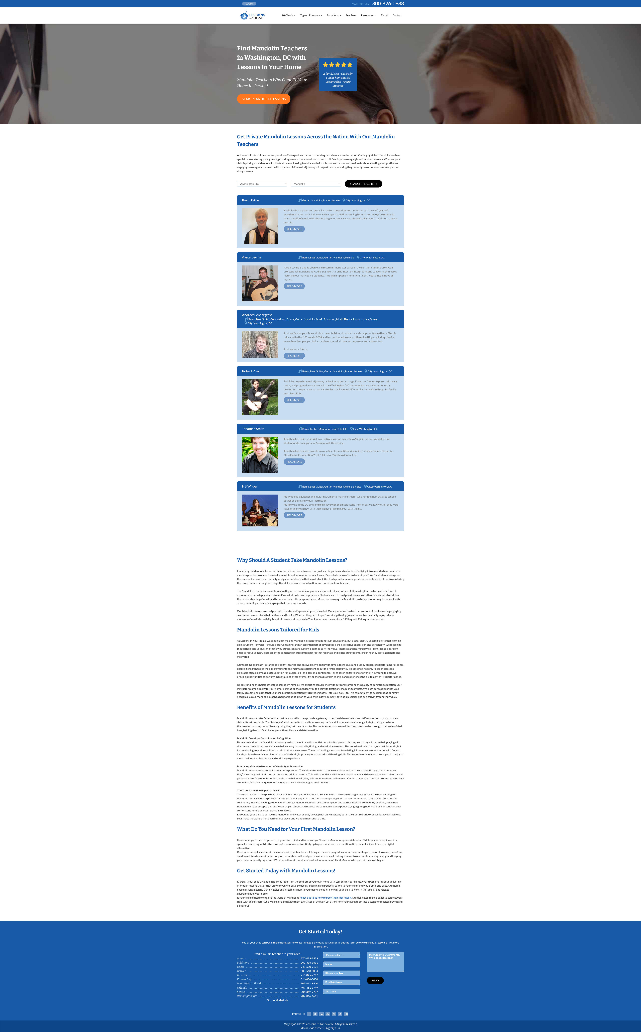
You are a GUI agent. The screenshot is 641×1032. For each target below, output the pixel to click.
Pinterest (334, 1014)
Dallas (241, 966)
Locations (333, 15)
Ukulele (335, 200)
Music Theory (344, 319)
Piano (326, 200)
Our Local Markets (277, 1000)
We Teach (287, 15)
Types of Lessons (310, 15)
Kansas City (244, 979)
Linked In (321, 1014)
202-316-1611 (309, 962)
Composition (277, 319)
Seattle (241, 991)
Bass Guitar (316, 257)
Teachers (351, 15)
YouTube (328, 1014)
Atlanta (241, 958)
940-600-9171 (309, 966)
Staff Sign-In (332, 1028)
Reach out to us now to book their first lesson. (325, 897)
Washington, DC (361, 200)
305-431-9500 (309, 983)
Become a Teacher (312, 1028)
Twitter (315, 1014)
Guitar (306, 200)
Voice (373, 319)
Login (249, 3)
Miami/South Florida (249, 983)
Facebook (309, 1014)
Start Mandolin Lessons (264, 99)
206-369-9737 (309, 991)
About (384, 15)
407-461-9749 (309, 987)
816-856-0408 (309, 979)
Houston (242, 975)
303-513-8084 (309, 970)
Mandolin (316, 200)
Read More (294, 229)
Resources (367, 15)
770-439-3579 (309, 958)
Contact (397, 15)
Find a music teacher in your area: (277, 954)
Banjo (305, 257)
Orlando (242, 987)
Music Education (325, 319)
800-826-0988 (388, 3)
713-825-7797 (309, 975)
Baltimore (243, 962)
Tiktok (340, 1014)
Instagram (346, 1014)
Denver (241, 971)
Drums (290, 319)
